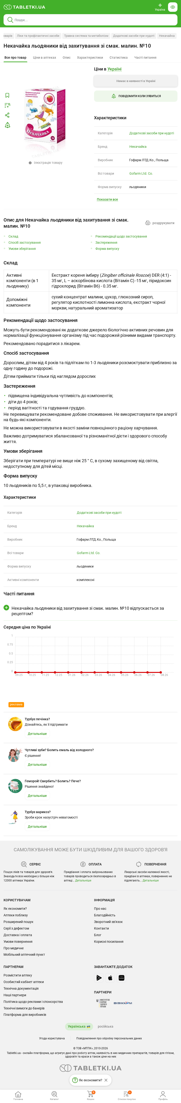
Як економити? (15, 908)
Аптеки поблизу (16, 915)
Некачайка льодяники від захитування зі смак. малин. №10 (77, 46)
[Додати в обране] (7, 95)
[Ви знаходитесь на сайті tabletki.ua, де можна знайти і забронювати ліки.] (24, 7)
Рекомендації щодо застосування (121, 237)
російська (105, 1026)
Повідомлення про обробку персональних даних (109, 1038)
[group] (135, 87)
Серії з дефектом (16, 928)
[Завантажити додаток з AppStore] (110, 978)
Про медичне (14, 948)
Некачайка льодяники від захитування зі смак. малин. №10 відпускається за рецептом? (88, 611)
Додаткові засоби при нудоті (133, 35)
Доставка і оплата (18, 935)
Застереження (106, 243)
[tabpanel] (90, 286)
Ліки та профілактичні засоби (38, 35)
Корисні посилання (108, 941)
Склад (13, 237)
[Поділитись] (7, 115)
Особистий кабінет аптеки (24, 982)
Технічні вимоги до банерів (24, 1008)
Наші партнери (15, 995)
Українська (77, 1026)
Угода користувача (52, 1038)
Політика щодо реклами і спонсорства (33, 1002)
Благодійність (104, 915)
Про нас (100, 908)
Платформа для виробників (25, 1015)
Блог (97, 935)
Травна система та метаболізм (86, 35)
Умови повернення (18, 941)
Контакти (101, 928)
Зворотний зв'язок (108, 922)
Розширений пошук (18, 922)
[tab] (15, 57)
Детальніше (83, 880)
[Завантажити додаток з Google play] (98, 978)
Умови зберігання (22, 249)
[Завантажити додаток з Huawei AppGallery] (121, 978)
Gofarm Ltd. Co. (141, 173)
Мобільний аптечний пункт (24, 954)
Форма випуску (107, 249)
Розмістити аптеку (18, 975)
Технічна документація (21, 988)
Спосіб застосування (24, 243)
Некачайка (167, 35)
